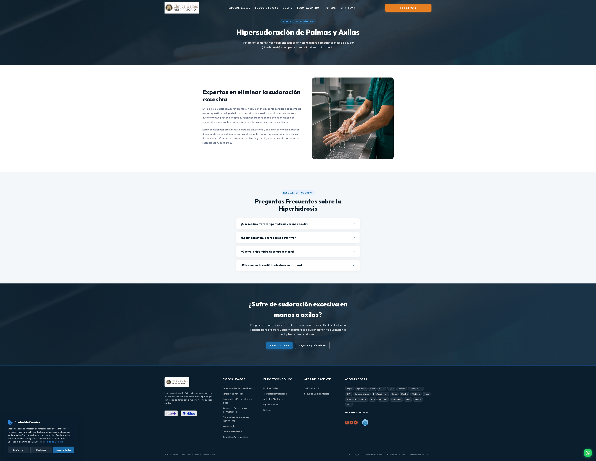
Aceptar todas (63, 450)
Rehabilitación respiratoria (236, 437)
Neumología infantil (232, 431)
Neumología (229, 426)
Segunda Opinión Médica (312, 345)
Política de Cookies (396, 454)
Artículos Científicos (273, 399)
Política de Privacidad (373, 454)
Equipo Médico (270, 404)
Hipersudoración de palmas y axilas (237, 401)
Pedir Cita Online (279, 345)
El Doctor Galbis (266, 8)
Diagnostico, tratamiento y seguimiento (236, 419)
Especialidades (239, 8)
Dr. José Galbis (270, 388)
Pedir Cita (410, 7)
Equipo (287, 8)
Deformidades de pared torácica (239, 388)
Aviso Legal (354, 454)
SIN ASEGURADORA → (356, 412)
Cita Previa (348, 8)
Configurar (18, 450)
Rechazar (41, 450)
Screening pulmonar (233, 393)
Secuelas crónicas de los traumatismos (235, 410)
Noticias (330, 8)
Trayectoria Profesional (275, 393)
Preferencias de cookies (420, 454)
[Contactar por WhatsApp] (588, 453)
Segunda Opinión (308, 8)
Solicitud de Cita (312, 388)
